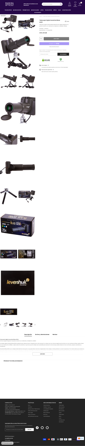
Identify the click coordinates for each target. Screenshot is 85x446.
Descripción (28, 334)
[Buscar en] (52, 4)
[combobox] (50, 4)
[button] (35, 325)
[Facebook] (37, 427)
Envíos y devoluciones (42, 334)
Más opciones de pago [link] (54, 46)
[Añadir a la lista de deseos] (41, 38)
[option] (5, 324)
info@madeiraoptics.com (19, 411)
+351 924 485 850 (12, 408)
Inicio (40, 16)
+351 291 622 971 (11, 405)
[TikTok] (47, 427)
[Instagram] (42, 427)
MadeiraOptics (11, 436)
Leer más (42, 354)
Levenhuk (46, 28)
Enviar (29, 429)
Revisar (55, 334)
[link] (13, 389)
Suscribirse (63, 54)
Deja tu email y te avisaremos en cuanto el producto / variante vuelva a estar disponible (52, 50)
